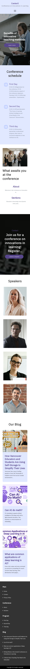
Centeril (15, 3)
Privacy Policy (7, 597)
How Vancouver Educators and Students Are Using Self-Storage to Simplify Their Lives (15, 462)
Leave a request (14, 256)
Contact (6, 594)
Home (5, 591)
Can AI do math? (13, 510)
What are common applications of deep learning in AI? (14, 559)
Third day (13, 126)
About (16, 186)
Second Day (14, 106)
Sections (16, 197)
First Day (13, 84)
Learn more (12, 45)
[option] (15, 39)
